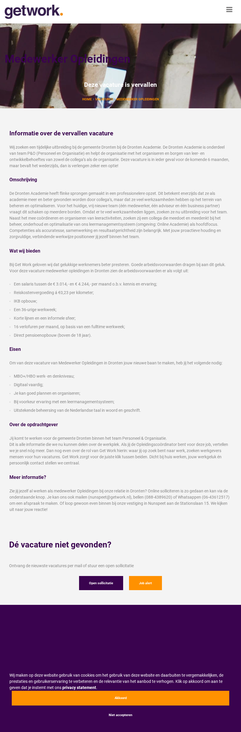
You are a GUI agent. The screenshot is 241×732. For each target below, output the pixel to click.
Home (87, 99)
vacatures (104, 99)
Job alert (145, 583)
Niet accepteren (120, 715)
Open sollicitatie (101, 583)
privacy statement (79, 687)
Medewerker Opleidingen (137, 99)
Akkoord (121, 698)
